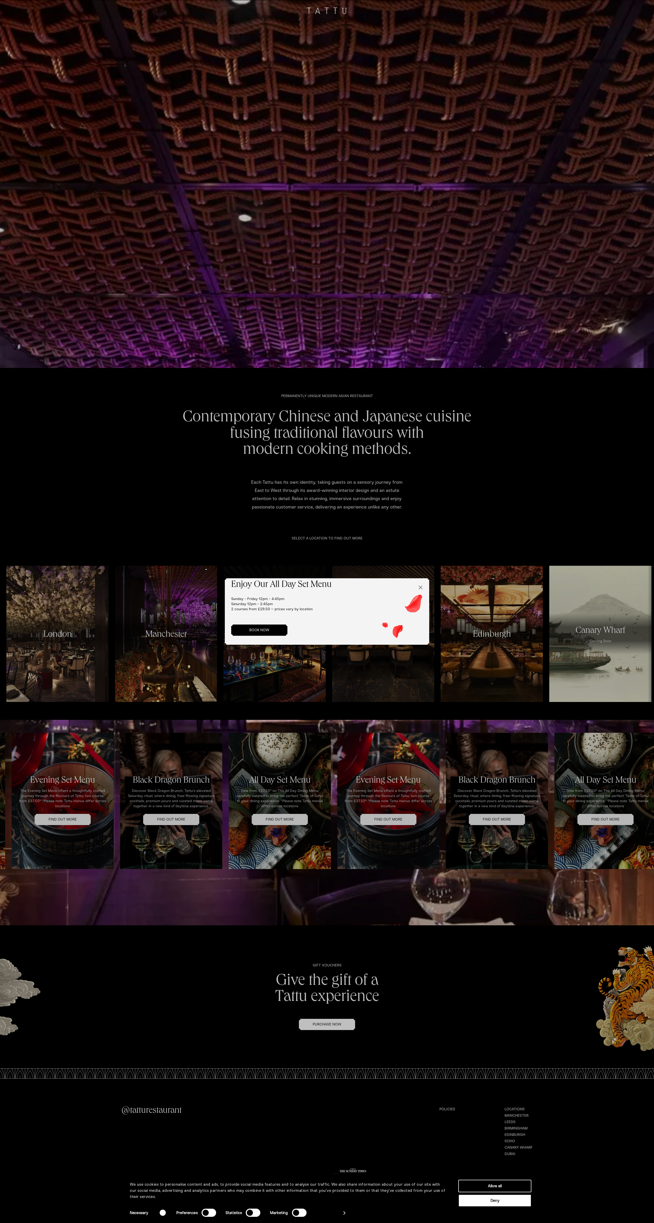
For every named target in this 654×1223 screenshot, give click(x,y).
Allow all (495, 1186)
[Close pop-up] (420, 587)
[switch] (209, 1213)
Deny (495, 1200)
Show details (327, 1213)
